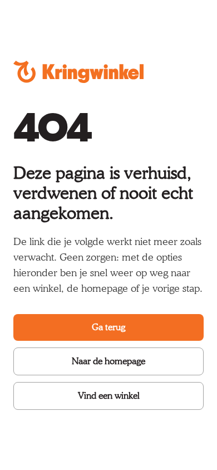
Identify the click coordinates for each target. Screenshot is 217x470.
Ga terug (108, 327)
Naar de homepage (108, 361)
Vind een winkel (109, 395)
